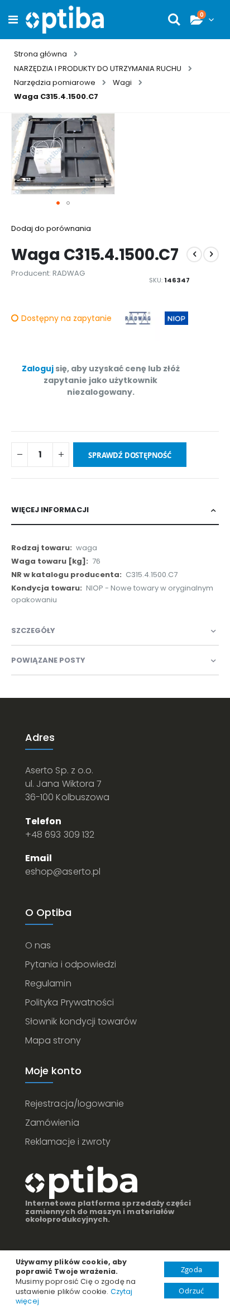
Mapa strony (53, 1040)
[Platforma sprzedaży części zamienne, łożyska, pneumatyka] (65, 20)
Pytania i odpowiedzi (70, 964)
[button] (104, 184)
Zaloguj (38, 368)
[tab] (115, 510)
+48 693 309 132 (59, 834)
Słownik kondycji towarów (81, 1021)
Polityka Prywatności (69, 1002)
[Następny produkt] (211, 254)
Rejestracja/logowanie (74, 1103)
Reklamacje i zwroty (68, 1141)
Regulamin (48, 983)
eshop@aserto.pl (62, 871)
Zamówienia (52, 1122)
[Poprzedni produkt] (194, 254)
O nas (38, 945)
